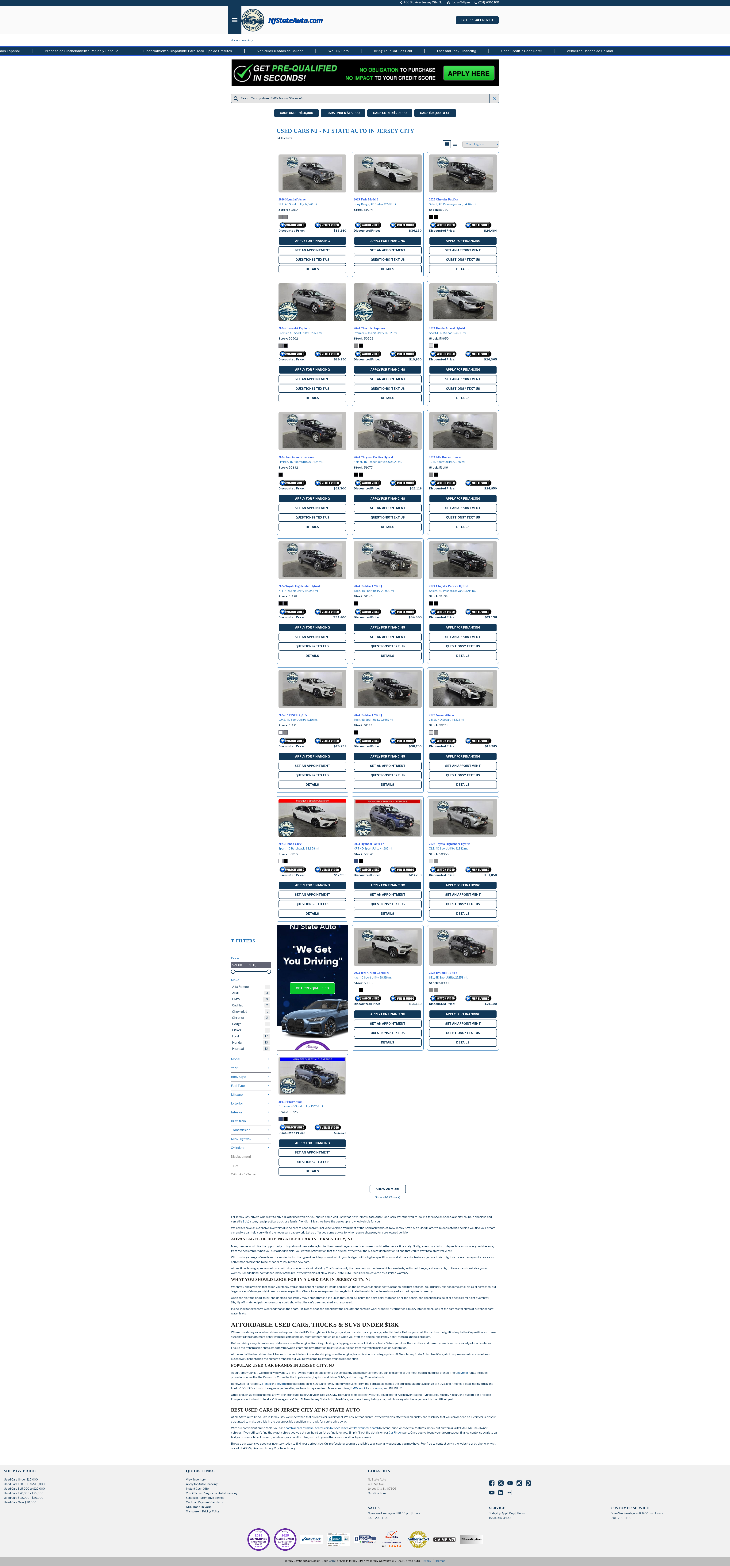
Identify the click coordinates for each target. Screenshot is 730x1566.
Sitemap (440, 1560)
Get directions (377, 1493)
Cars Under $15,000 (343, 113)
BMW (354, 1388)
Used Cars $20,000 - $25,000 (23, 1493)
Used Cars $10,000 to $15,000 (24, 1484)
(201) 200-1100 (378, 1518)
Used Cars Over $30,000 (20, 1502)
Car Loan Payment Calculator (204, 1502)
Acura (378, 1388)
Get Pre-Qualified (312, 988)
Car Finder (395, 1432)
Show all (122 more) (387, 1197)
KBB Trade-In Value (199, 1507)
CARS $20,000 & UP (435, 113)
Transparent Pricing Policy (203, 1511)
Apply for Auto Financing (202, 1484)
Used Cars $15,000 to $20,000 (24, 1488)
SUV (245, 1221)
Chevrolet (461, 1372)
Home (234, 40)
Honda (266, 1383)
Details (312, 269)
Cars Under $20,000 (390, 113)
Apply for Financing (312, 241)
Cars (332, 1560)
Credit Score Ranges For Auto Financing (212, 1493)
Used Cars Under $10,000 (21, 1479)
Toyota (281, 1383)
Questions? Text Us (312, 259)
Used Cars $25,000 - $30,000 (23, 1497)
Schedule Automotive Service (205, 1497)
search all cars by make (299, 1428)
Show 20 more (388, 1189)
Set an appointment (312, 250)
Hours (416, 1513)
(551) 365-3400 (500, 1518)
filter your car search (365, 1428)
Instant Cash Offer (198, 1488)
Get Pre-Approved (477, 20)
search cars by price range (332, 1428)
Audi (362, 1388)
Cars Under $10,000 (296, 113)
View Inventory (196, 1479)
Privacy (426, 1560)
